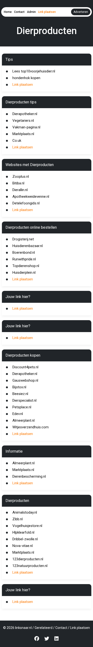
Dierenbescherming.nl (29, 476)
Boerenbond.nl (23, 252)
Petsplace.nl (21, 407)
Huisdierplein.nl (24, 272)
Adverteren (80, 12)
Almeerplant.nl (23, 420)
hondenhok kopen (26, 78)
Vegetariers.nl (23, 120)
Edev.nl (17, 414)
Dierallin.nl (20, 190)
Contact (19, 12)
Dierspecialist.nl (24, 400)
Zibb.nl (17, 519)
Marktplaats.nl (23, 134)
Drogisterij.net (23, 239)
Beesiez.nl (20, 394)
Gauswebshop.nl (25, 380)
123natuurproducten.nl (29, 566)
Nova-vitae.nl (22, 546)
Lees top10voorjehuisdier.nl (33, 71)
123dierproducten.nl (27, 559)
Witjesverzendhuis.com (30, 427)
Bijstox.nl (19, 387)
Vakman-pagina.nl (26, 127)
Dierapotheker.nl (24, 114)
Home (8, 12)
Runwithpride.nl (24, 259)
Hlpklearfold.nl (23, 532)
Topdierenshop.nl (25, 266)
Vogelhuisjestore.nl (27, 526)
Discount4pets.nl (25, 367)
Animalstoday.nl (24, 512)
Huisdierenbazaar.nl (27, 246)
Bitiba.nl (18, 183)
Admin (31, 12)
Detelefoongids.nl (26, 203)
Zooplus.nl (20, 176)
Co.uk (16, 140)
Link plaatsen (47, 12)
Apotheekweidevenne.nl (30, 196)
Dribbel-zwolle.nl (25, 539)
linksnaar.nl (23, 628)
